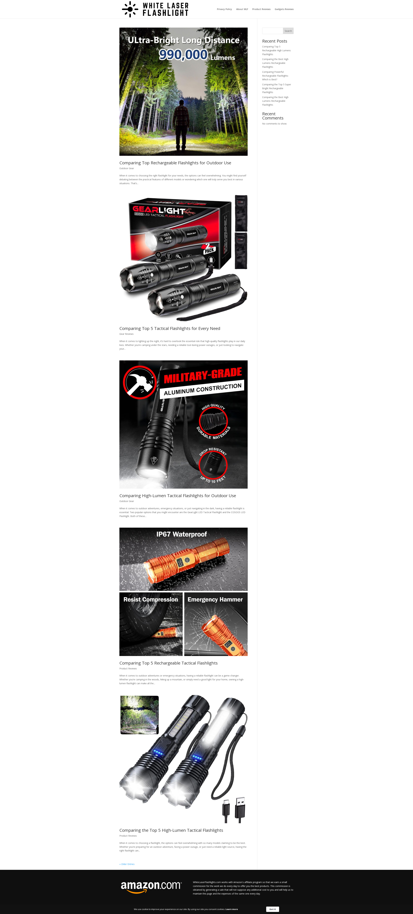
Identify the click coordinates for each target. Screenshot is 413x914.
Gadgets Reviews (284, 9)
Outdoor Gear (126, 168)
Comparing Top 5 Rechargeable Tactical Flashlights (168, 663)
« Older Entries (127, 864)
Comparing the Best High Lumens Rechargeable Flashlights (275, 63)
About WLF (242, 9)
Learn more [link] (232, 909)
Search (288, 30)
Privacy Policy (224, 9)
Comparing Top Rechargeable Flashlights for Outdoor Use (175, 163)
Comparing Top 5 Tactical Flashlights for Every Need (169, 328)
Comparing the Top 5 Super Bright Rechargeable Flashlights (276, 88)
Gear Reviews (126, 333)
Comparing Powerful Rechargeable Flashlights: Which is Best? (275, 75)
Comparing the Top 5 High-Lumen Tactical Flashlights (171, 830)
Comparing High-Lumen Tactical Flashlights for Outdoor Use (177, 495)
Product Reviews (261, 9)
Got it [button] (272, 909)
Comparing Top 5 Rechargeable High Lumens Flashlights (276, 50)
